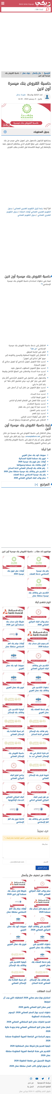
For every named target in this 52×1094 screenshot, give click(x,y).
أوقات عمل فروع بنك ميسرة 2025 (32, 461)
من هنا (34, 348)
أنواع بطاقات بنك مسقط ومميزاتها (31, 465)
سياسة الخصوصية (44, 1082)
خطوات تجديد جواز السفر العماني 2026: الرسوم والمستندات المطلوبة (29, 1014)
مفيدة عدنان (21, 94)
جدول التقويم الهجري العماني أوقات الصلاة (29, 210)
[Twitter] (43, 1079)
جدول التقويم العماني (27, 215)
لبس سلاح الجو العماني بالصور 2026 (34, 1007)
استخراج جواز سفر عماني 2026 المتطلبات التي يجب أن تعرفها (26, 1000)
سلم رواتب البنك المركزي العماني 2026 (30, 478)
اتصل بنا (30, 1086)
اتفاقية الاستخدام (44, 1086)
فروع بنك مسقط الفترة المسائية (32, 458)
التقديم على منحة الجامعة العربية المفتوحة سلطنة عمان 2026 (28, 1053)
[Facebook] (49, 1079)
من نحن (31, 1082)
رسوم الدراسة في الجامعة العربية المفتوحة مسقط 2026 (27, 1039)
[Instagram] (31, 1079)
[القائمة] (2, 3)
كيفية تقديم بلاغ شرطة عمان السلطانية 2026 (30, 1046)
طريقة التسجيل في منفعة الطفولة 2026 (32, 1061)
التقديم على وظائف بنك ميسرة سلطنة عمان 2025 (25, 471)
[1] (42, 283)
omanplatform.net (33, 436)
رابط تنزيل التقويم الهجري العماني (28, 208)
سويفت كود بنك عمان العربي (34, 455)
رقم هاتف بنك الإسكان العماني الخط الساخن (27, 468)
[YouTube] (37, 1079)
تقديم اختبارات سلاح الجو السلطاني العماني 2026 (28, 1022)
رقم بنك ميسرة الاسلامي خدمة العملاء (29, 474)
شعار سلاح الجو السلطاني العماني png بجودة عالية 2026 (27, 1029)
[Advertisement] (26, 43)
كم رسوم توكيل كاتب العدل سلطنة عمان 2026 (29, 1066)
